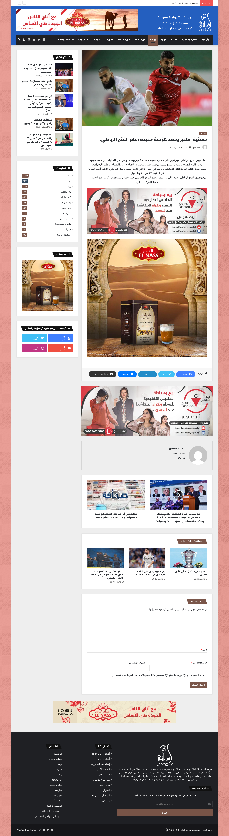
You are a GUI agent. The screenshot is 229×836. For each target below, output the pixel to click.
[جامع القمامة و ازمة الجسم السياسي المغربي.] (64, 85)
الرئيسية (206, 40)
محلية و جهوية (64, 202)
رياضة (153, 40)
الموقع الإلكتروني (137, 662)
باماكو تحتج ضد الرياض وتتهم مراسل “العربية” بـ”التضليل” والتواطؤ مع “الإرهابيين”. (39, 140)
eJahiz (33, 830)
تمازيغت (108, 40)
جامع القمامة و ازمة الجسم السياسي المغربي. (37, 83)
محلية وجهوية (189, 40)
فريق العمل (104, 785)
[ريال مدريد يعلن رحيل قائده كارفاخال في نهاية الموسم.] (147, 558)
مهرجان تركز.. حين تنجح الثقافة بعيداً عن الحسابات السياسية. (38, 68)
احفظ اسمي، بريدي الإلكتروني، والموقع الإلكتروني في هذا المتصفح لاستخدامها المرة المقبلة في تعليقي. (158, 675)
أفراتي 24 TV (103, 759)
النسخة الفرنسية (102, 774)
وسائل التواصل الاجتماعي (46, 816)
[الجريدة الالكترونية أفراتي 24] (182, 22)
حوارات (96, 40)
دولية (163, 40)
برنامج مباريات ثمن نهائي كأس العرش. (191, 573)
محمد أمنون (196, 147)
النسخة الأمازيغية (101, 769)
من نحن (106, 800)
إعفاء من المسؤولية (100, 764)
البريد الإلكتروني (199, 662)
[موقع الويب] (183, 458)
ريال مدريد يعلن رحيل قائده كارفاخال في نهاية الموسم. (150, 573)
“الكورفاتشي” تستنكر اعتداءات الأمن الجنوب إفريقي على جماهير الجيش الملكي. (106, 574)
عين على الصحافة (50, 811)
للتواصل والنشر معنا (100, 795)
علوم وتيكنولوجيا (63, 224)
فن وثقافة (140, 40)
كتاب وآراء (83, 40)
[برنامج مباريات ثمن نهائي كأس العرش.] (188, 558)
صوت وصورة (65, 218)
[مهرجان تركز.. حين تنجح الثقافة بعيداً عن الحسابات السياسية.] (64, 69)
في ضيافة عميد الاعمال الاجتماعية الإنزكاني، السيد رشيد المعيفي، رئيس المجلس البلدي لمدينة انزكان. (151, 3)
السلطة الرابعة (67, 40)
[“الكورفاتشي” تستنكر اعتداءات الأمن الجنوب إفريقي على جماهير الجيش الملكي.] (105, 558)
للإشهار (106, 790)
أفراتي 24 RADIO (101, 753)
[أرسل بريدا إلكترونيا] (190, 147)
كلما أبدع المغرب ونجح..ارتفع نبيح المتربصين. (38, 122)
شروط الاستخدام (101, 779)
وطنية (174, 40)
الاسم (204, 650)
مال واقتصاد (124, 40)
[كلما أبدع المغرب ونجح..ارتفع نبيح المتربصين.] (64, 124)
